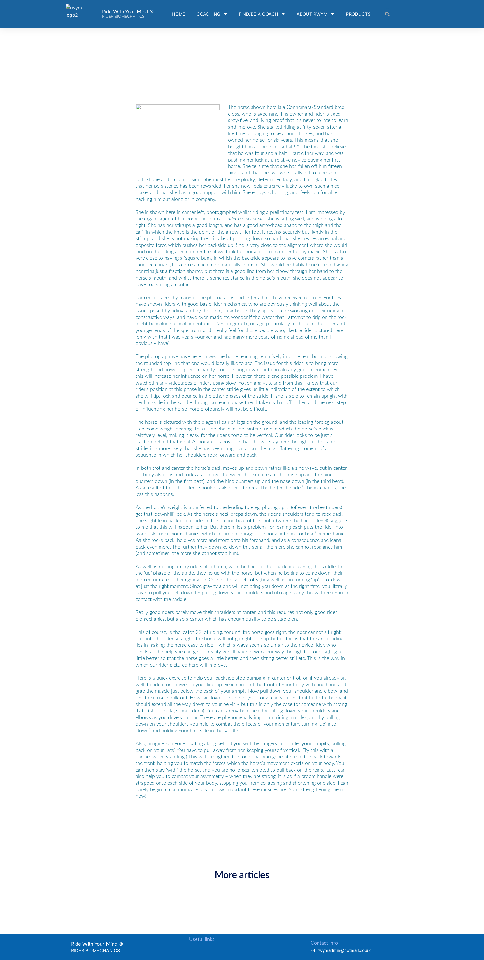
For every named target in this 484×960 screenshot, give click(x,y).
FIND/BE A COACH (258, 14)
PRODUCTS (358, 14)
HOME (178, 14)
